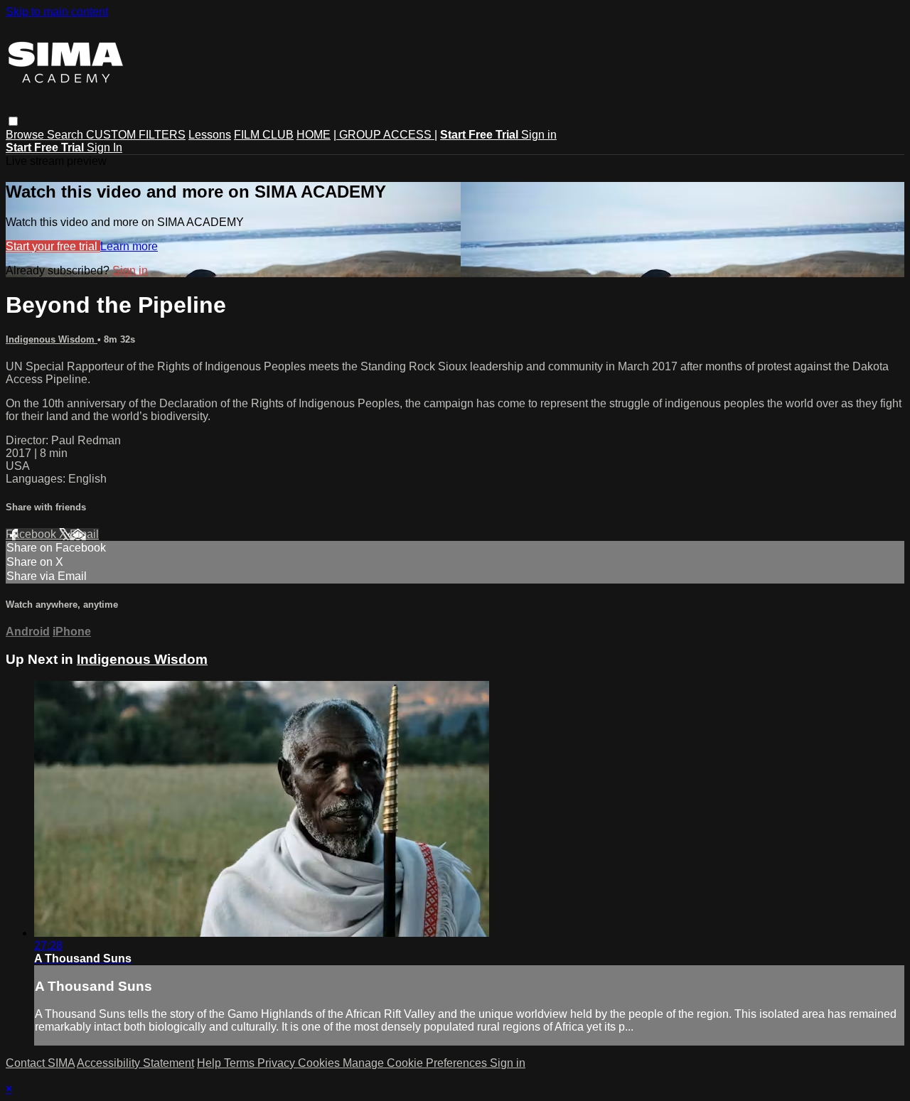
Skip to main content (57, 12)
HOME (313, 135)
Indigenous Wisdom (51, 339)
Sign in (539, 135)
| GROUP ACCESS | (385, 135)
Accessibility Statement (135, 1063)
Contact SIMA (40, 1063)
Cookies (320, 1063)
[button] (13, 121)
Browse (26, 135)
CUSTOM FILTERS (136, 135)
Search (66, 135)
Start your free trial (53, 246)
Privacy (277, 1063)
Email (84, 534)
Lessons (209, 135)
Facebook (32, 534)
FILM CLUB (264, 135)
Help (210, 1063)
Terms (240, 1063)
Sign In (104, 147)
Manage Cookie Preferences (416, 1063)
